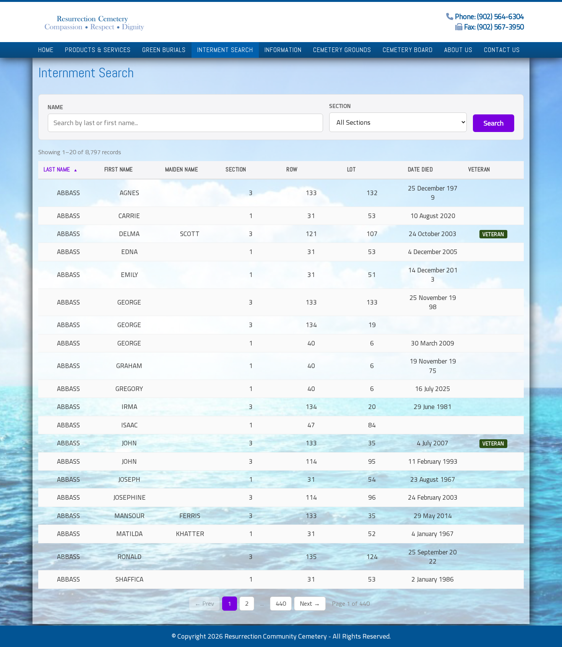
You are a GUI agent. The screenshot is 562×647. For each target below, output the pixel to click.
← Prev (204, 603)
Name (55, 107)
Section (340, 106)
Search (494, 123)
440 (281, 603)
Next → (310, 603)
